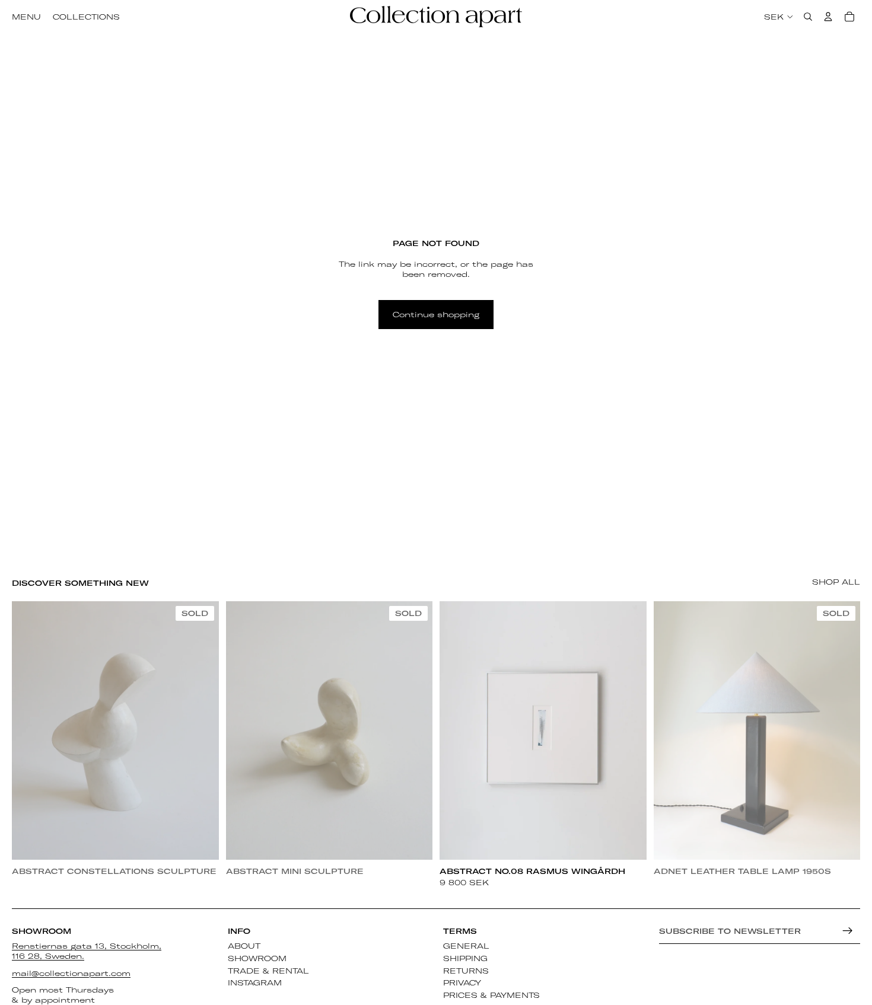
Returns (466, 970)
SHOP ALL (836, 582)
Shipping (465, 957)
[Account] (828, 16)
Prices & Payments (491, 995)
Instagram (255, 982)
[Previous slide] (29, 730)
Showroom (257, 957)
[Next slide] (201, 730)
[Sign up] (847, 930)
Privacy (462, 982)
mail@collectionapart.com (71, 972)
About (244, 946)
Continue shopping (436, 314)
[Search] (808, 16)
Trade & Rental (268, 970)
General (466, 946)
